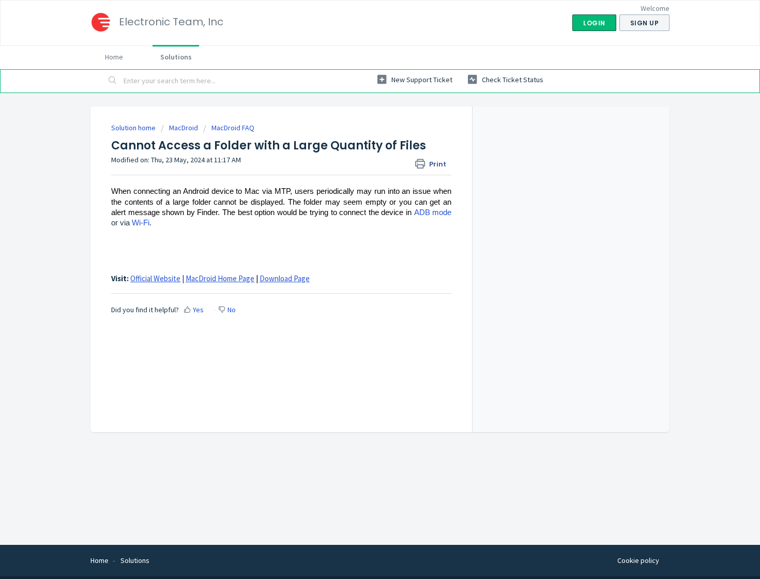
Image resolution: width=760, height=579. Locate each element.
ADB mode (433, 212)
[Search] (112, 81)
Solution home (134, 127)
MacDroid (183, 127)
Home (114, 57)
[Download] (361, 153)
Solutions (176, 57)
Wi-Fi (140, 223)
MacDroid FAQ (232, 127)
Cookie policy (638, 560)
